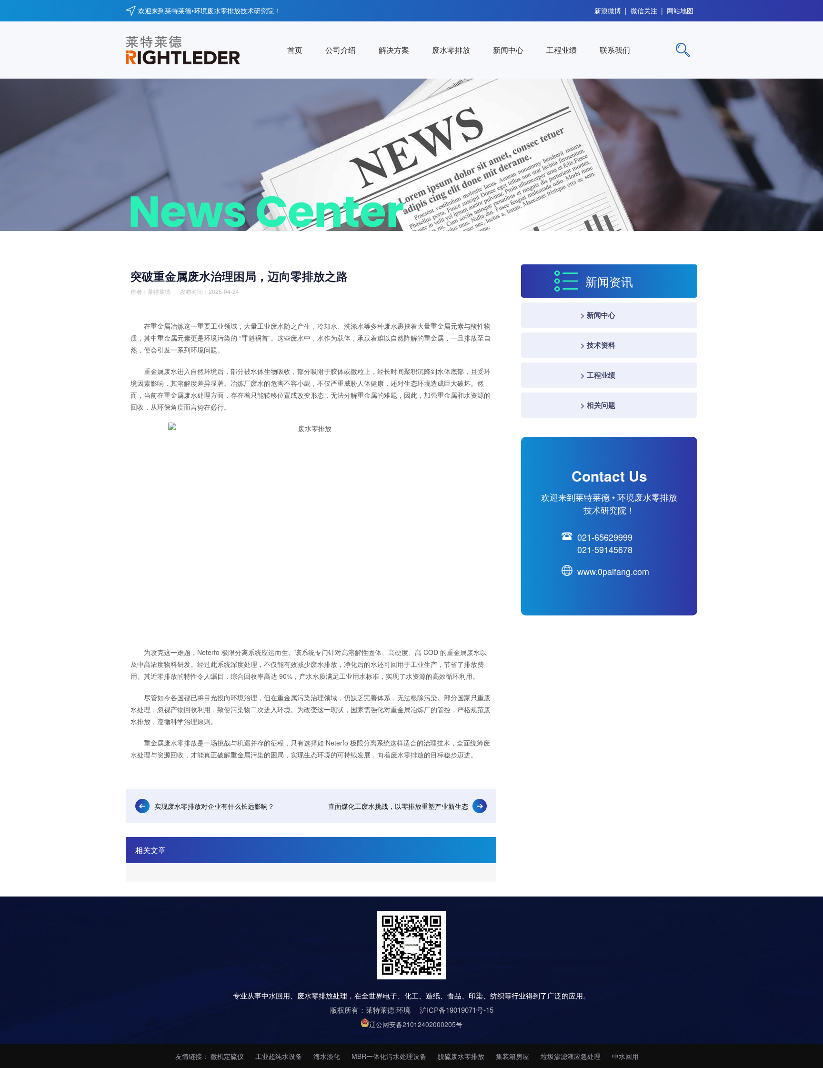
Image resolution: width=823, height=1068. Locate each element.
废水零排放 (451, 49)
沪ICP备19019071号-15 (456, 1010)
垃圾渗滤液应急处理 (571, 1056)
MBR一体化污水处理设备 (388, 1056)
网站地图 (680, 8)
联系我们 (615, 49)
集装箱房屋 (512, 1056)
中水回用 (625, 1056)
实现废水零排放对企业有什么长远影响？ (214, 806)
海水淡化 (326, 1056)
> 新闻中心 (598, 315)
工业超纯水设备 (278, 1056)
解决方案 (394, 49)
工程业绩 (561, 49)
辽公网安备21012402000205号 (415, 1024)
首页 (294, 49)
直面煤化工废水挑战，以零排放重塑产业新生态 (398, 806)
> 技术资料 (598, 345)
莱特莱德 (159, 291)
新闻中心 (508, 49)
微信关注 (644, 8)
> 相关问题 (598, 405)
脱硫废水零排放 (461, 1056)
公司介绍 (340, 49)
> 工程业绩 (598, 375)
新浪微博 (607, 8)
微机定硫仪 (227, 1056)
